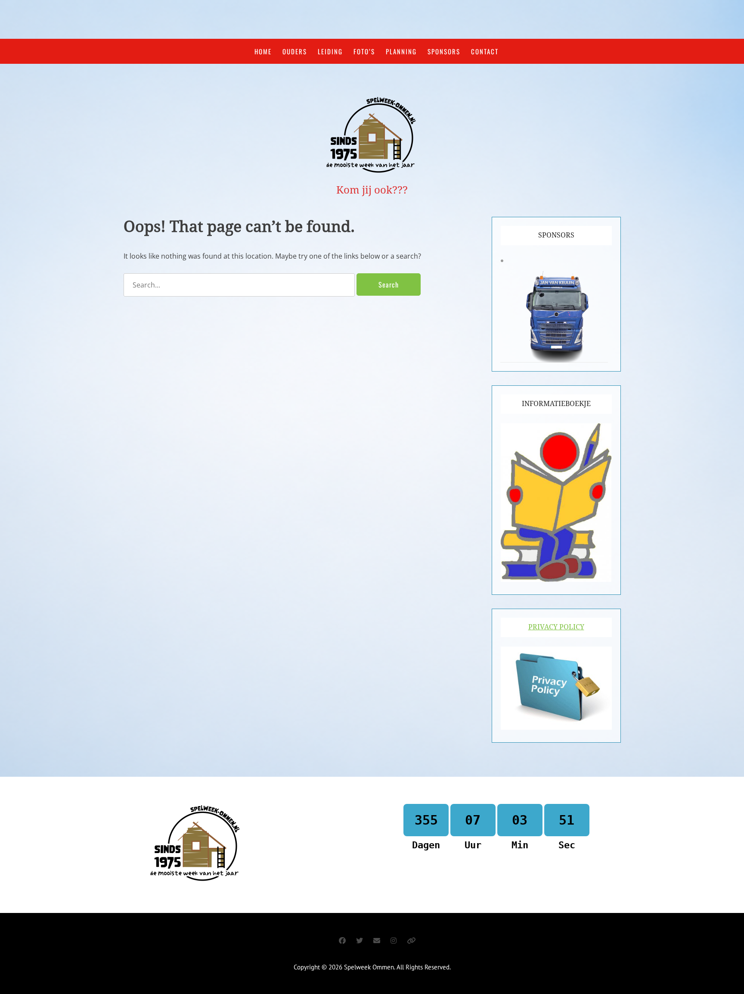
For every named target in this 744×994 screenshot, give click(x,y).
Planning (401, 51)
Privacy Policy (556, 627)
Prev (514, 309)
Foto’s (364, 51)
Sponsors (444, 51)
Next (599, 309)
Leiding (330, 51)
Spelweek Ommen (369, 967)
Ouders (294, 51)
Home (263, 51)
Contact (485, 51)
